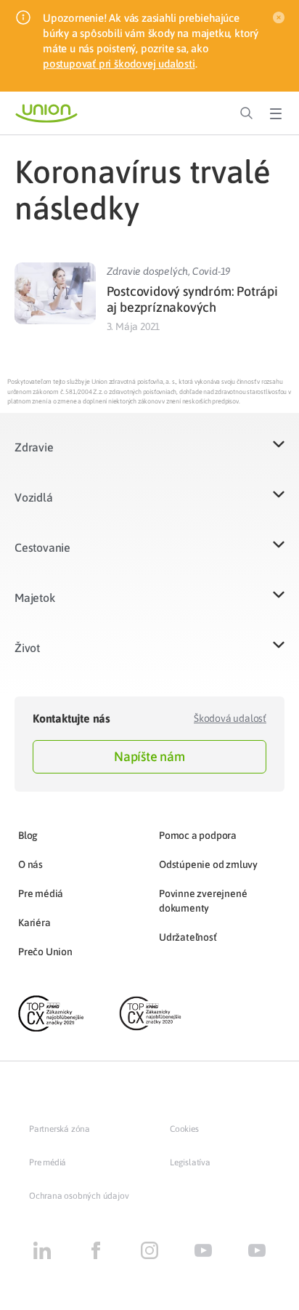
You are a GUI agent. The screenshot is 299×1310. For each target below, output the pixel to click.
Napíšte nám (149, 756)
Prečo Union (45, 951)
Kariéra (34, 922)
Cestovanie (42, 547)
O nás (30, 864)
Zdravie (34, 447)
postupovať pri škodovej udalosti (119, 63)
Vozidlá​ (34, 497)
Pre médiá (40, 893)
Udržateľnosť (188, 937)
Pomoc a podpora (198, 835)
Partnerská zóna (59, 1129)
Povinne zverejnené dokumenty (203, 901)
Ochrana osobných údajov (78, 1196)
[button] (149, 456)
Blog (28, 835)
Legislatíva (190, 1162)
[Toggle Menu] (276, 113)
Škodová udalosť (230, 718)
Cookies (184, 1129)
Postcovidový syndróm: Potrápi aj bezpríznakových (192, 299)
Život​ (27, 647)
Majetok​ (35, 597)
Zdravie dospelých (148, 271)
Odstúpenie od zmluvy (208, 864)
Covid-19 (211, 271)
